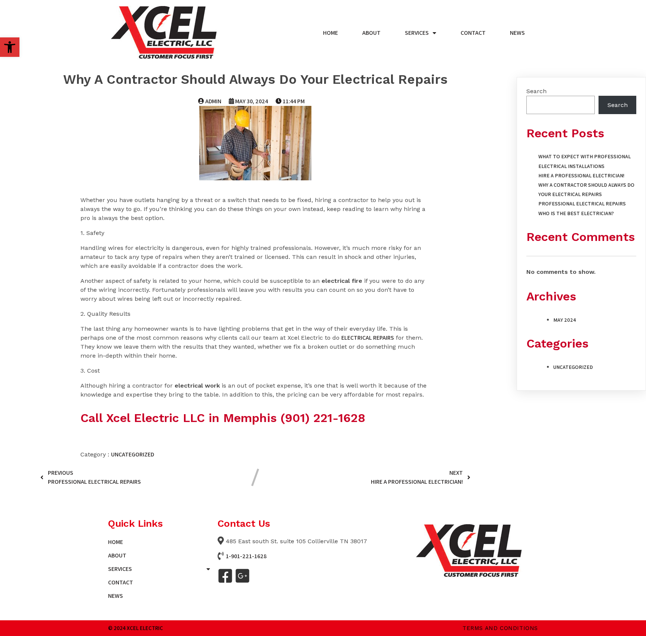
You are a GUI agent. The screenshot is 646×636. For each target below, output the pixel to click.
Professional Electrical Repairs (582, 203)
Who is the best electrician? (576, 213)
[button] (9, 47)
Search (536, 91)
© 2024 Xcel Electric (135, 628)
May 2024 (564, 320)
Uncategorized (132, 454)
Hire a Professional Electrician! (581, 175)
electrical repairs (367, 338)
